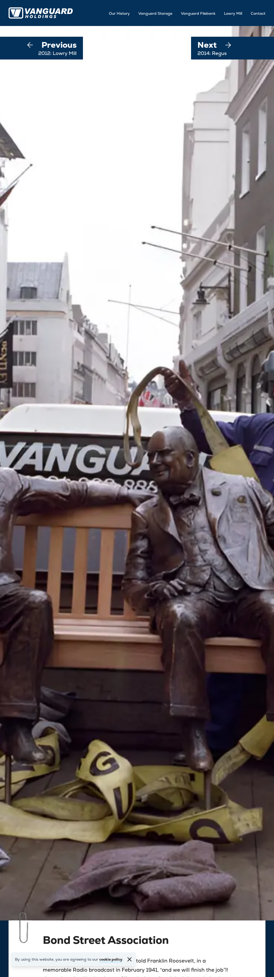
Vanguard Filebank (198, 13)
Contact (258, 13)
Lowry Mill (233, 13)
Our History (119, 13)
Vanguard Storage (155, 13)
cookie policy (110, 959)
